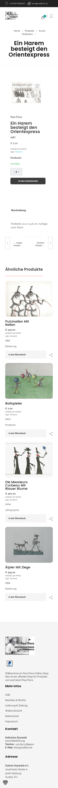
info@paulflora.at (39, 3)
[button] (18, 171)
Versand (18, 152)
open (37, 86)
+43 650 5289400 (17, 3)
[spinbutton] (16, 171)
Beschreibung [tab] (18, 210)
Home (17, 30)
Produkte (29, 30)
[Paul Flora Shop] (20, 646)
